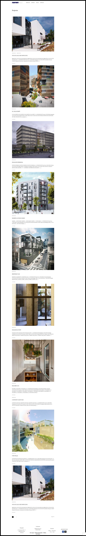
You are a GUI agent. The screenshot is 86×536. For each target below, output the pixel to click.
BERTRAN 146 (16, 274)
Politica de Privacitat (39, 532)
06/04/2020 (13, 512)
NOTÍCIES (33, 2)
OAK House (15, 455)
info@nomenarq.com (38, 528)
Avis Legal (32, 532)
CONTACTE (42, 2)
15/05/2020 (13, 170)
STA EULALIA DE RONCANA (20, 55)
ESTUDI (37, 2)
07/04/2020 (13, 407)
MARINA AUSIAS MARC (18, 218)
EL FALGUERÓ (16, 111)
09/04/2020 (13, 337)
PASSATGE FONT (16, 330)
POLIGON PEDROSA (17, 162)
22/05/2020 (13, 119)
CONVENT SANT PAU (18, 399)
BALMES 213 (15, 385)
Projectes (14, 215)
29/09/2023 (13, 63)
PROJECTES (28, 2)
